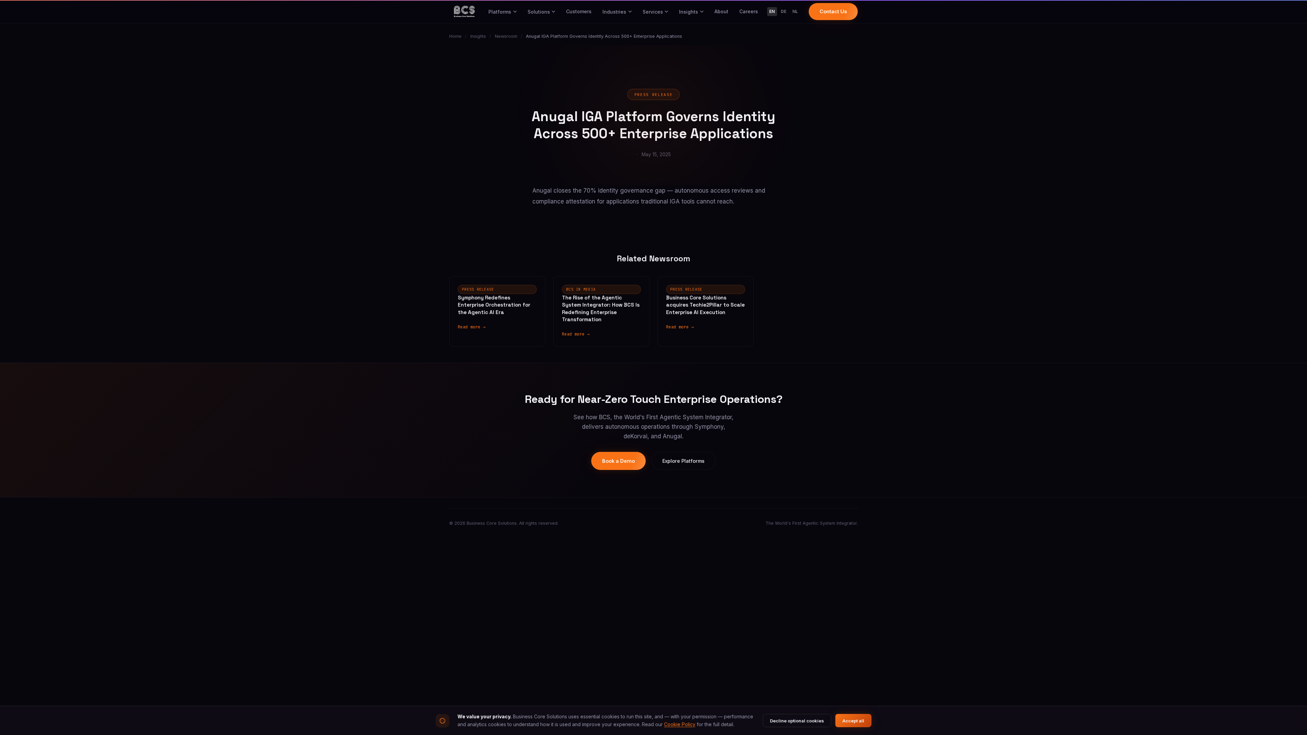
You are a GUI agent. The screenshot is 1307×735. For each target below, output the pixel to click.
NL (795, 11)
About (721, 11)
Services (653, 12)
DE (784, 11)
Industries (614, 12)
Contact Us (833, 11)
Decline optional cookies (797, 720)
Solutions (539, 12)
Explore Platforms (683, 461)
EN (772, 11)
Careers (748, 11)
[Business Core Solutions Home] (464, 11)
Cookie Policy (679, 724)
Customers (579, 11)
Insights (688, 12)
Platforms (499, 12)
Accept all (853, 720)
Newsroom (506, 36)
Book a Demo (618, 461)
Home (455, 36)
